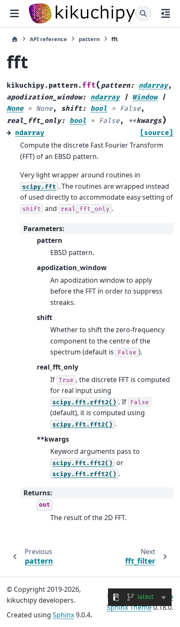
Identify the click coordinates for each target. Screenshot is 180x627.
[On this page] (165, 13)
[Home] (14, 39)
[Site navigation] (14, 13)
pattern (89, 39)
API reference (48, 39)
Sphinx (63, 614)
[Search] (143, 13)
